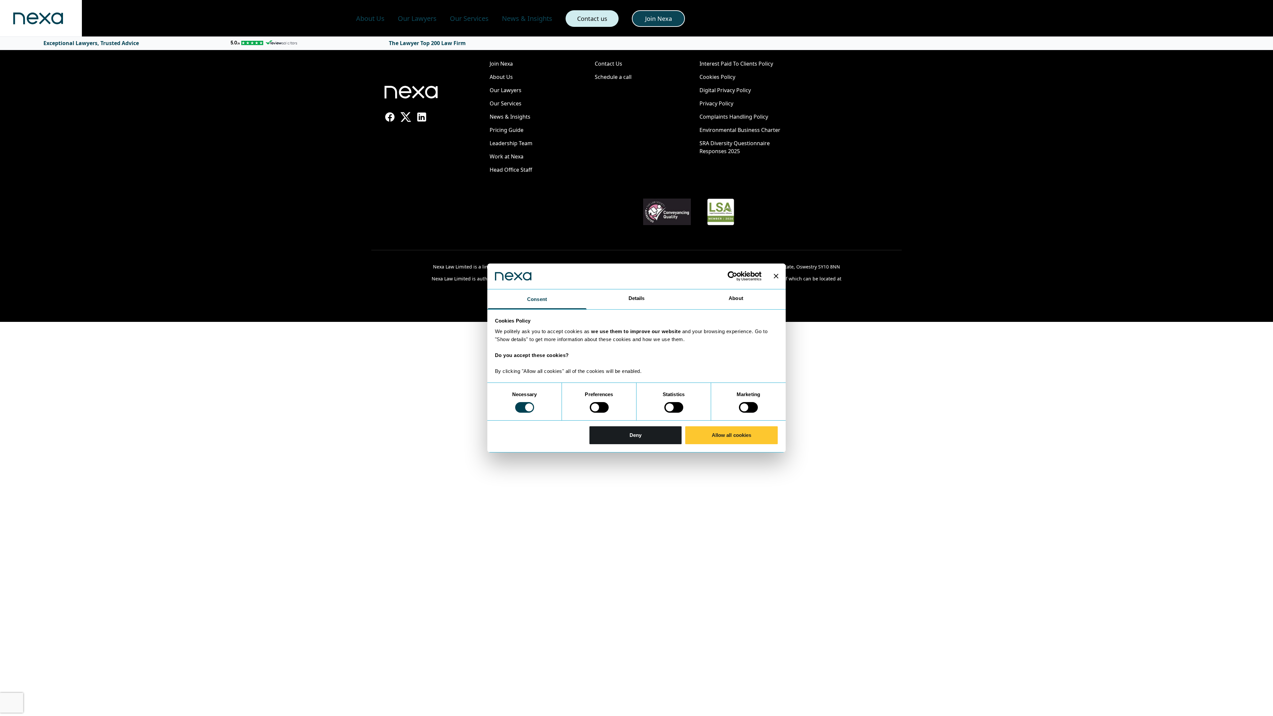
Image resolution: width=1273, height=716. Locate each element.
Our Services (469, 18)
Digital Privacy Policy (725, 90)
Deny (635, 435)
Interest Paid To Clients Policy (736, 63)
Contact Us (608, 63)
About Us (370, 18)
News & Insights (527, 18)
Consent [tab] (537, 299)
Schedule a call (613, 77)
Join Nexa (501, 63)
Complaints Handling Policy (733, 116)
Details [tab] (637, 298)
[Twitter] (405, 117)
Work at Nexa (506, 156)
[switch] (599, 407)
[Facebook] (390, 117)
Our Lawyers (417, 18)
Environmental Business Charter (739, 130)
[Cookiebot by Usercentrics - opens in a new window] (732, 276)
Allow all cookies (732, 435)
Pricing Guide (506, 130)
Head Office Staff (511, 169)
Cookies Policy (717, 77)
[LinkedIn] (421, 117)
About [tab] (736, 298)
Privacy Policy (716, 103)
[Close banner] (776, 276)
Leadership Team (511, 143)
